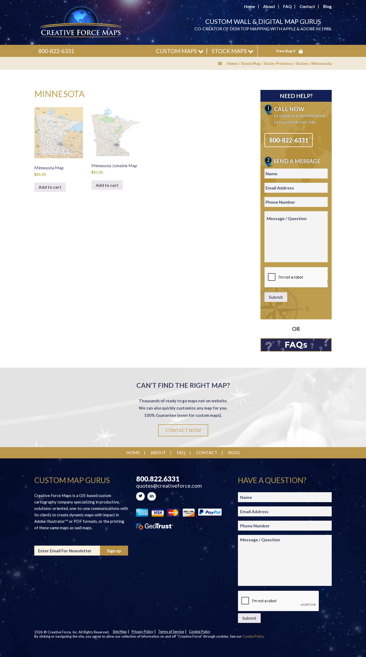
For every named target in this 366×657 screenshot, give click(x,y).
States (302, 63)
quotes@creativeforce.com (169, 485)
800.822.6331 (158, 478)
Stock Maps (230, 51)
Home (249, 6)
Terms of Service (171, 631)
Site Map (120, 631)
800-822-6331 (56, 51)
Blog (327, 6)
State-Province (278, 63)
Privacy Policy (142, 631)
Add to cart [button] (50, 186)
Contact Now (183, 430)
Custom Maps (177, 51)
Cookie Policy (199, 631)
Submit (276, 297)
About (269, 6)
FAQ (287, 6)
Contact (307, 6)
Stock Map (251, 63)
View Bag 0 (285, 51)
